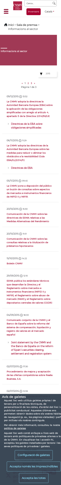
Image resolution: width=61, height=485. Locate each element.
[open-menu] (7, 11)
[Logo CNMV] (17, 5)
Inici (11, 25)
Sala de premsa (27, 25)
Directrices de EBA (22, 167)
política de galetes (15, 428)
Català (48, 11)
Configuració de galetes (34, 455)
